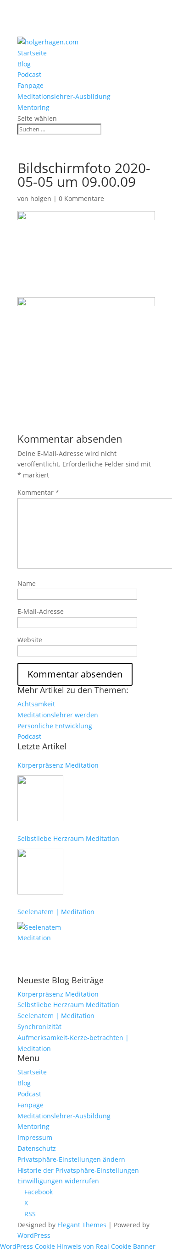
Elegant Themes (81, 1224)
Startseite (32, 53)
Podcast (29, 74)
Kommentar (38, 492)
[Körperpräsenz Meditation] (40, 798)
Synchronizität (39, 1026)
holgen (40, 198)
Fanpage (30, 85)
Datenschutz (36, 1148)
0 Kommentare (81, 198)
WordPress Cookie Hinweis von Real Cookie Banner (77, 1246)
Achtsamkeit (36, 703)
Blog (24, 64)
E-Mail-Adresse (40, 611)
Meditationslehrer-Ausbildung (64, 96)
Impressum (34, 1137)
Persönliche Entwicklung (54, 725)
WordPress (33, 1235)
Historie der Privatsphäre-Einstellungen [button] (78, 1170)
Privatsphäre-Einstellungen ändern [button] (71, 1159)
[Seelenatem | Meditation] (40, 945)
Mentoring (33, 107)
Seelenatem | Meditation (55, 911)
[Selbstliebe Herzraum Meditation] (40, 871)
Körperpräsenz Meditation (58, 765)
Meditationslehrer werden (57, 714)
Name (26, 583)
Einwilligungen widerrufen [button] (58, 1180)
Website (29, 639)
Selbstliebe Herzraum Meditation (68, 838)
